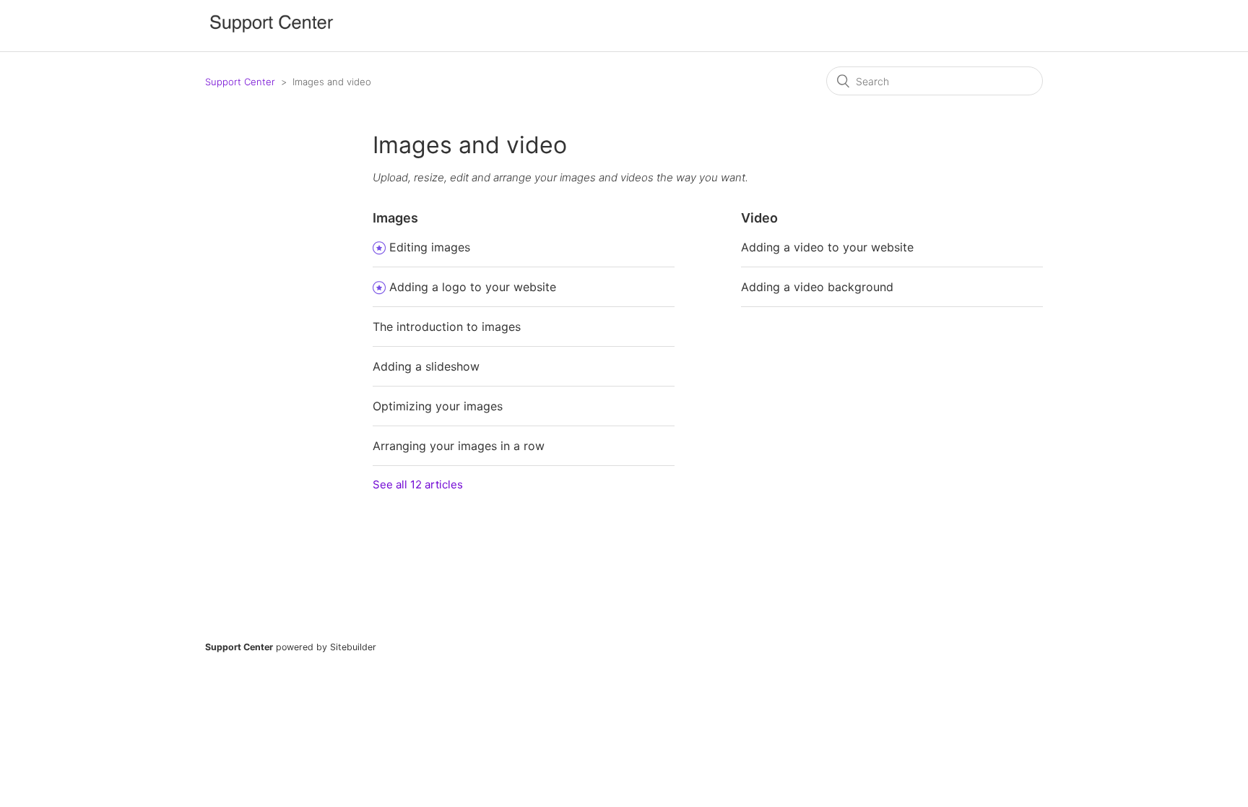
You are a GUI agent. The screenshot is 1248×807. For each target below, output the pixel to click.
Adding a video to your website (827, 247)
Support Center (240, 81)
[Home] (271, 33)
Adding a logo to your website (472, 287)
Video (759, 217)
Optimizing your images (438, 406)
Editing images (429, 247)
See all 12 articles (418, 484)
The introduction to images (447, 326)
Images (395, 217)
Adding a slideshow (426, 366)
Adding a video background (817, 287)
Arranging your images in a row (459, 446)
